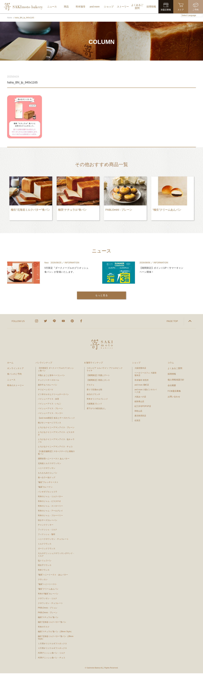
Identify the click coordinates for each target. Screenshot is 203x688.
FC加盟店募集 (174, 391)
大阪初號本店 (140, 368)
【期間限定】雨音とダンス (98, 380)
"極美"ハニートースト (47, 584)
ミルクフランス (44, 544)
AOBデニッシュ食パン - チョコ (51, 658)
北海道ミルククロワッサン (49, 463)
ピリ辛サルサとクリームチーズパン (53, 394)
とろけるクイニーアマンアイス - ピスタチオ (56, 433)
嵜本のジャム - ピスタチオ (49, 501)
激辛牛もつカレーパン (47, 385)
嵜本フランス (43, 570)
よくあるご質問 (175, 368)
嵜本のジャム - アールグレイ (50, 511)
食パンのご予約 (14, 374)
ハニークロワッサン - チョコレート (53, 539)
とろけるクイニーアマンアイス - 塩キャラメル (56, 440)
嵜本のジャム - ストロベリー (50, 506)
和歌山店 (138, 411)
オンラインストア (15, 368)
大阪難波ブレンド (94, 404)
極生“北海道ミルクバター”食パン (52, 622)
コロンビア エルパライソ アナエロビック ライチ (105, 369)
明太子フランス (44, 565)
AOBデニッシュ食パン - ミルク (51, 653)
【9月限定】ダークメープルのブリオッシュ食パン (56, 369)
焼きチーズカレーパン (47, 520)
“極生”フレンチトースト (48, 482)
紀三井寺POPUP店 (142, 406)
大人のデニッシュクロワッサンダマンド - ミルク (56, 554)
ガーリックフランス (46, 548)
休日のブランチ (93, 394)
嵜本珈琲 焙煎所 (141, 380)
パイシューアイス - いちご (49, 404)
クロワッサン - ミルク (49, 598)
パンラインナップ (44, 362)
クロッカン (43, 579)
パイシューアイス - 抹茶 (48, 399)
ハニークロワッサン (46, 468)
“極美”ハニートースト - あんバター (53, 575)
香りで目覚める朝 (94, 389)
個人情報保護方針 (176, 380)
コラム (171, 362)
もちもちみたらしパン (47, 473)
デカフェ (90, 385)
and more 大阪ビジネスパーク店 (145, 390)
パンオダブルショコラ (47, 492)
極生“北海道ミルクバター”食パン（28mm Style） (55, 637)
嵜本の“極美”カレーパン (48, 594)
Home (9, 18)
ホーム (10, 362)
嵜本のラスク (43, 627)
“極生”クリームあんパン (48, 589)
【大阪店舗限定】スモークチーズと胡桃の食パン (56, 452)
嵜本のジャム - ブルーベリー (50, 515)
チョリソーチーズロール (48, 380)
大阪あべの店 (140, 397)
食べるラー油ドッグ (46, 477)
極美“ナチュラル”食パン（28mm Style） (55, 631)
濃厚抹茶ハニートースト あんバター (53, 458)
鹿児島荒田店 (140, 416)
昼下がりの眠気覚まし (96, 408)
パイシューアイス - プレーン (50, 408)
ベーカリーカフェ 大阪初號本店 (145, 374)
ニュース (11, 380)
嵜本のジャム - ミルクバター (50, 496)
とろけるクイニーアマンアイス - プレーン (56, 427)
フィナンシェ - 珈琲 (46, 534)
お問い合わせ (174, 396)
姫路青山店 (139, 401)
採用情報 (172, 374)
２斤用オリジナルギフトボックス (52, 648)
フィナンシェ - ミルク (47, 529)
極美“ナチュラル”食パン (48, 617)
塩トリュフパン (44, 560)
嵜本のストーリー (15, 385)
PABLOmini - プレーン (47, 612)
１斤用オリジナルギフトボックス (52, 643)
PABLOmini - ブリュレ (47, 608)
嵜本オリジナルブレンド (97, 399)
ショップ (136, 362)
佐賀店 (137, 420)
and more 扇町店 (141, 385)
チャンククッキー (45, 525)
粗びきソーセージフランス (49, 423)
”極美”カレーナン (45, 487)
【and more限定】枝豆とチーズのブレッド (56, 418)
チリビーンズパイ (45, 389)
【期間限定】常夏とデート (98, 375)
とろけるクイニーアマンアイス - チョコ (55, 446)
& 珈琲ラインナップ (93, 362)
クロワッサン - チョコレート (51, 603)
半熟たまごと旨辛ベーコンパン (51, 375)
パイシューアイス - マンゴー (50, 413)
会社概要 (172, 385)
